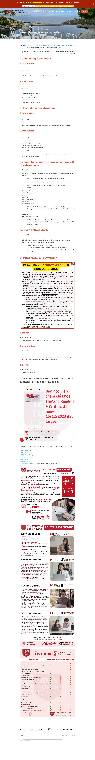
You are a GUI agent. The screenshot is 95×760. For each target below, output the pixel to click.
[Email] (72, 735)
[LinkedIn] (69, 735)
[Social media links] (79, 11)
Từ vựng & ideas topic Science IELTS (31, 730)
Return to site (23, 735)
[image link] (9, 11)
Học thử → (84, 11)
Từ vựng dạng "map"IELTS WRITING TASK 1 (61, 730)
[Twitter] (66, 735)
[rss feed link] (74, 735)
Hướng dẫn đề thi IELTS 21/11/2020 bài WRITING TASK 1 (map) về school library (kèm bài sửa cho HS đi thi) (49, 45)
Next (49, 728)
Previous (22, 728)
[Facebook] (63, 735)
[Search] (77, 11)
